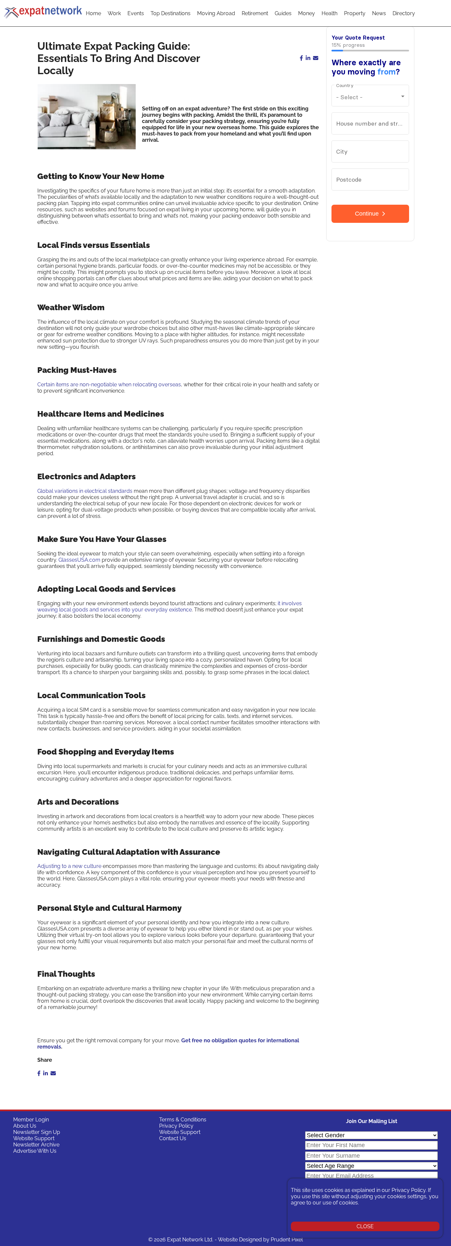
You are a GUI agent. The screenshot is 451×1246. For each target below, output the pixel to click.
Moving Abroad (216, 13)
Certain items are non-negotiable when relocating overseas (109, 384)
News (379, 13)
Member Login (31, 1119)
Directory (404, 13)
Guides (283, 13)
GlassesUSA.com (79, 560)
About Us (24, 1126)
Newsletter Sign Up (36, 1132)
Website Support (33, 1138)
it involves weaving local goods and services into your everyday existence (169, 606)
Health (329, 13)
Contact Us (172, 1138)
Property (354, 13)
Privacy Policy (176, 1126)
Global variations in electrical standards (84, 491)
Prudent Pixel (287, 1239)
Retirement (255, 13)
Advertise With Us (34, 1151)
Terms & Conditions (182, 1119)
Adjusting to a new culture (69, 866)
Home (93, 13)
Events (135, 13)
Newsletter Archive (36, 1145)
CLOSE (365, 1226)
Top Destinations (171, 13)
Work (114, 13)
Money (306, 13)
